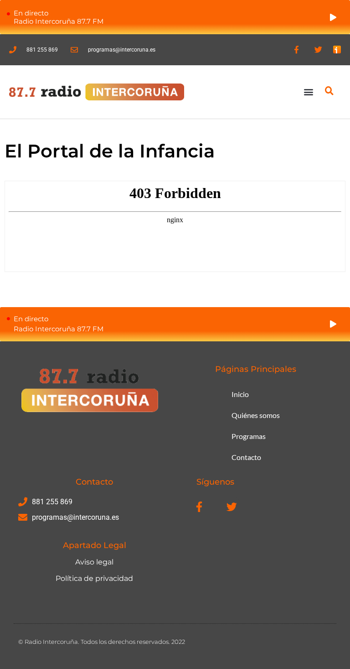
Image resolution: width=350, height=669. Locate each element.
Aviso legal (94, 562)
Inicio (240, 394)
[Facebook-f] (297, 50)
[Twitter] (318, 50)
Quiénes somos (256, 415)
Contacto (246, 457)
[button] (308, 91)
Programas (249, 436)
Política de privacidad (94, 578)
